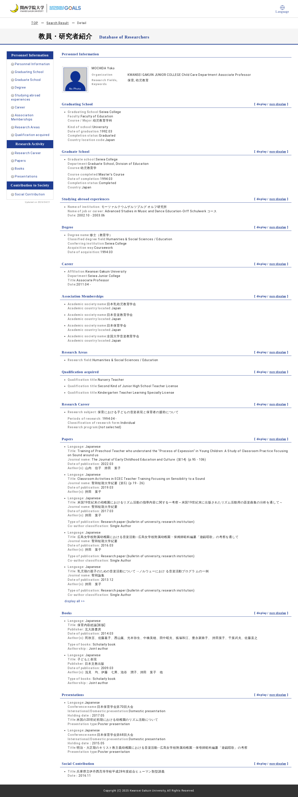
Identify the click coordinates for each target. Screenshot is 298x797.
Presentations (26, 176)
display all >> (75, 601)
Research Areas (27, 127)
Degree (20, 87)
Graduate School (28, 80)
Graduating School (29, 72)
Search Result (57, 23)
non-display (277, 104)
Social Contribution (30, 194)
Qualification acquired (32, 135)
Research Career (28, 153)
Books (19, 168)
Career (20, 107)
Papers (20, 160)
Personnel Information (32, 64)
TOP (34, 23)
